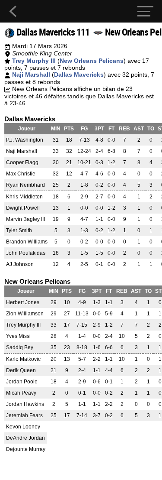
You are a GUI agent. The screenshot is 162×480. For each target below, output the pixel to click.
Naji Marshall (31, 74)
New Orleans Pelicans (92, 60)
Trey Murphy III (34, 60)
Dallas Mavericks (79, 74)
